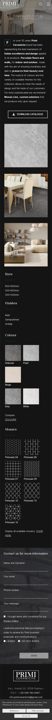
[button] (28, 114)
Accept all (26, 716)
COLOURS (10, 419)
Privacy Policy (11, 620)
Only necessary (38, 711)
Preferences (14, 711)
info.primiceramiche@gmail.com (26, 697)
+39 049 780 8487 (29, 692)
